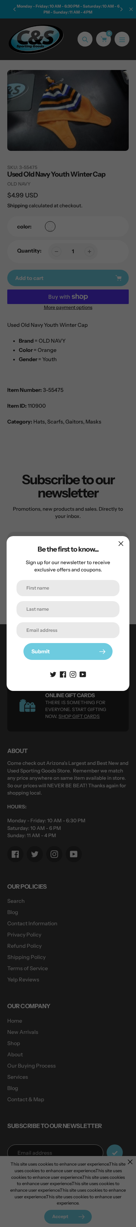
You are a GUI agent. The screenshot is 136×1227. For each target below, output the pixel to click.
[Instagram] (73, 673)
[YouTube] (83, 673)
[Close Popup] (121, 543)
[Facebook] (63, 673)
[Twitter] (53, 673)
